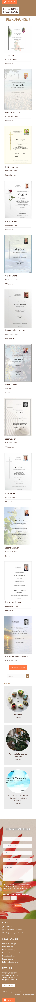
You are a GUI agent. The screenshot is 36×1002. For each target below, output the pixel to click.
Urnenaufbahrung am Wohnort (13, 953)
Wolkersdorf (9, 64)
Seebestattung (7, 959)
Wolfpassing (9, 447)
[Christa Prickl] (18, 206)
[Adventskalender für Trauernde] (18, 745)
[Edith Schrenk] (18, 151)
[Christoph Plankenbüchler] (18, 639)
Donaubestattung (8, 956)
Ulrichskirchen (10, 338)
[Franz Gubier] (18, 369)
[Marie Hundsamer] (18, 587)
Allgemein (18, 718)
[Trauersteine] (18, 704)
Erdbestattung (7, 947)
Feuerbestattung (8, 950)
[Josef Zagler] (18, 424)
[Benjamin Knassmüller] (18, 315)
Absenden (18, 905)
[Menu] (32, 13)
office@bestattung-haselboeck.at (14, 933)
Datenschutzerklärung (9, 890)
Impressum (17, 994)
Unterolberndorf (10, 175)
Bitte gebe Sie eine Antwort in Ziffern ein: (16, 894)
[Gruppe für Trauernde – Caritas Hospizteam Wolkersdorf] (18, 788)
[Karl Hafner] (18, 478)
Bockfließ (8, 501)
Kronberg (8, 556)
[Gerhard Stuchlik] (18, 95)
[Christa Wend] (18, 260)
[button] (27, 676)
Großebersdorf (10, 393)
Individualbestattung (10, 962)
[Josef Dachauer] (18, 532)
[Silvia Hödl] (18, 45)
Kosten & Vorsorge (9, 944)
